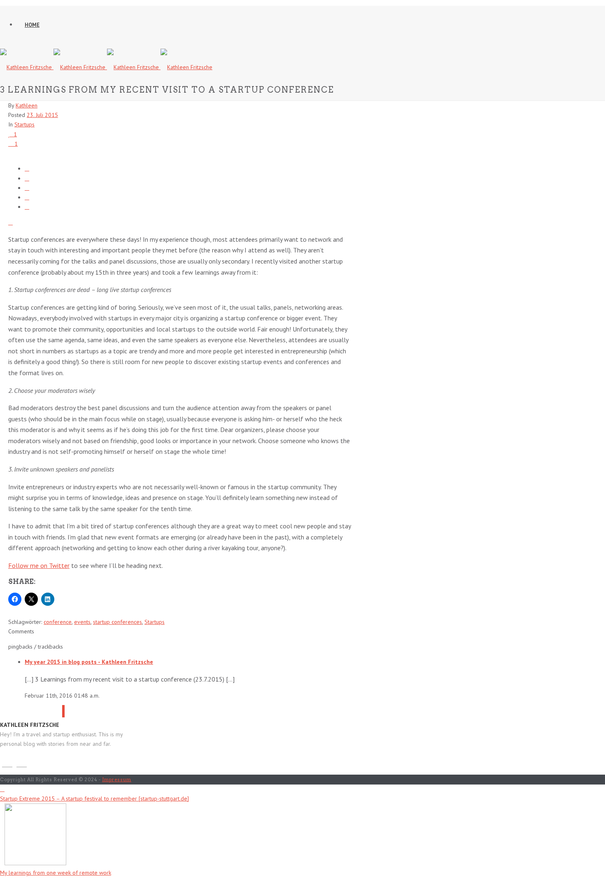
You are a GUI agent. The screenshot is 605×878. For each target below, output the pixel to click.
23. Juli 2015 (42, 115)
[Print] (10, 222)
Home (32, 24)
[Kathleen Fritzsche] (106, 67)
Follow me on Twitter (39, 565)
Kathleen (26, 105)
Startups (24, 124)
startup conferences (117, 622)
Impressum (116, 779)
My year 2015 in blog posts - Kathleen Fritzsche (89, 662)
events (82, 622)
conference (58, 622)
